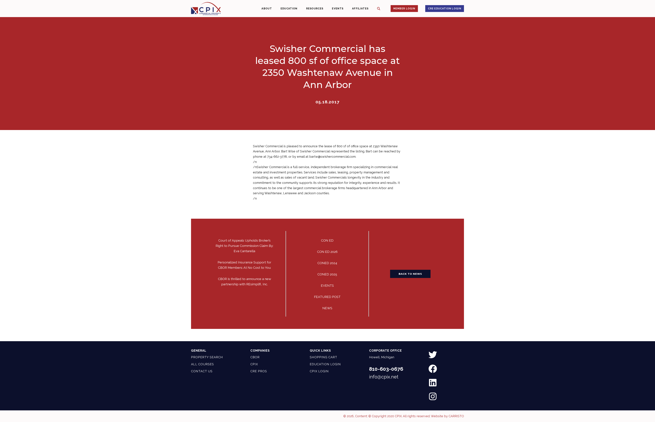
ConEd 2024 (327, 263)
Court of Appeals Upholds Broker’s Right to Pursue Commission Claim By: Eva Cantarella (244, 246)
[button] (378, 8)
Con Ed (327, 240)
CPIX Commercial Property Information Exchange (206, 8)
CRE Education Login (444, 8)
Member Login (404, 8)
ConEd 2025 (327, 274)
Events (327, 285)
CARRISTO (456, 416)
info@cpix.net (383, 376)
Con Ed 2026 (327, 252)
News (327, 308)
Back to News (410, 273)
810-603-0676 (386, 369)
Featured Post (327, 297)
